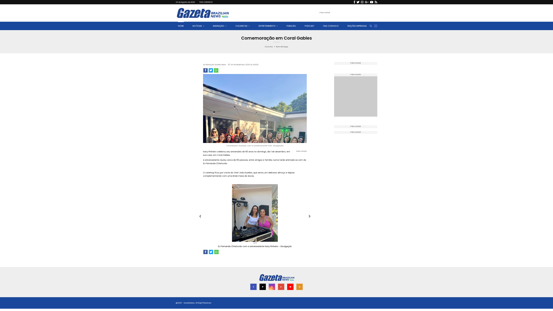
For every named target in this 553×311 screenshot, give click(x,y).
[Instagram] (362, 2)
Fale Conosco (331, 25)
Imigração (218, 25)
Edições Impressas (357, 25)
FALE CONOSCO (206, 2)
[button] (211, 216)
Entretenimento (267, 25)
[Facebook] (354, 2)
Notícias (197, 25)
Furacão (291, 25)
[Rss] (376, 2)
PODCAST (309, 25)
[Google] (367, 2)
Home (181, 25)
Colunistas (241, 25)
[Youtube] (371, 2)
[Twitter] (358, 2)
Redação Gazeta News (216, 64)
